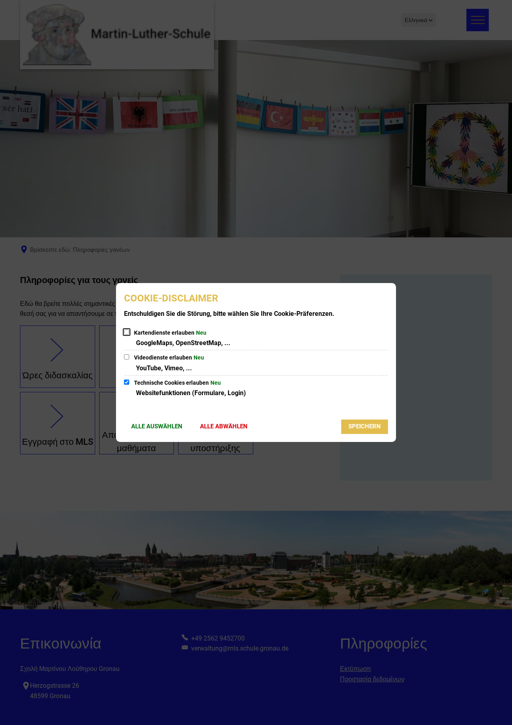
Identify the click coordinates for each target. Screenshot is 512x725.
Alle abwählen (224, 426)
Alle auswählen (156, 426)
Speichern (364, 426)
